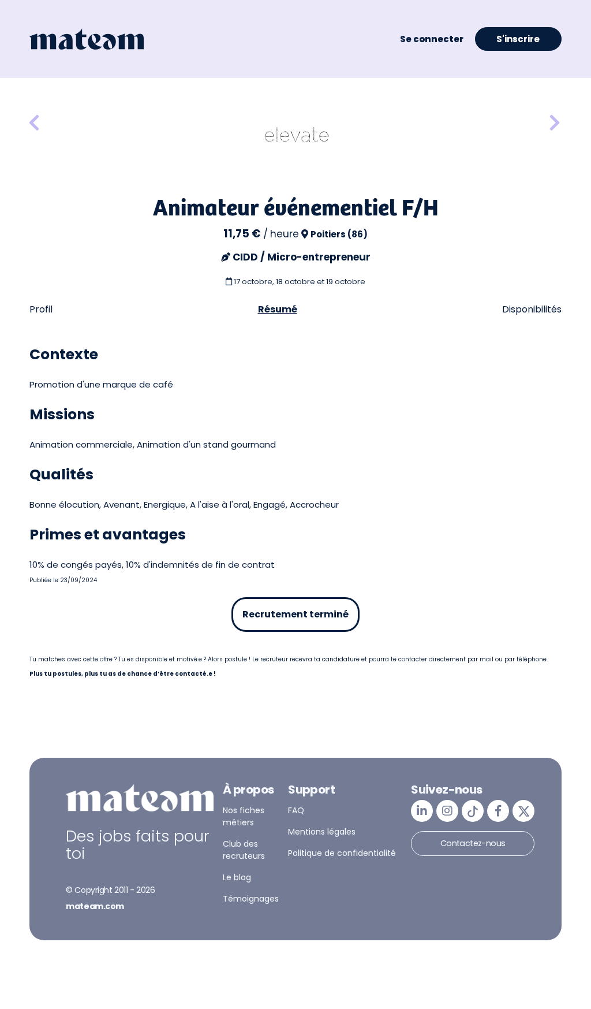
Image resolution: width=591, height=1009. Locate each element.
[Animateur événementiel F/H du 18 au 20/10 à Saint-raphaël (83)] (554, 123)
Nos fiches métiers (243, 816)
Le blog (237, 877)
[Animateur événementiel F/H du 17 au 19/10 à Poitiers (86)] (34, 123)
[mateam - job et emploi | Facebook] (498, 811)
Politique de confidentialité (342, 853)
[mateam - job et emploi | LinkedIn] (422, 811)
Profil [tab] (41, 309)
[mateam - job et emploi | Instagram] (447, 811)
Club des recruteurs (244, 850)
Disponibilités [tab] (532, 309)
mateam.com (95, 906)
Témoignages (251, 898)
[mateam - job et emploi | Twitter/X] (523, 811)
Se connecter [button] (431, 39)
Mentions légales (322, 831)
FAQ (296, 810)
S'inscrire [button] (518, 39)
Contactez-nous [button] (473, 843)
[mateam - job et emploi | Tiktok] (473, 811)
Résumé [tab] (277, 309)
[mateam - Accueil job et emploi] (86, 39)
